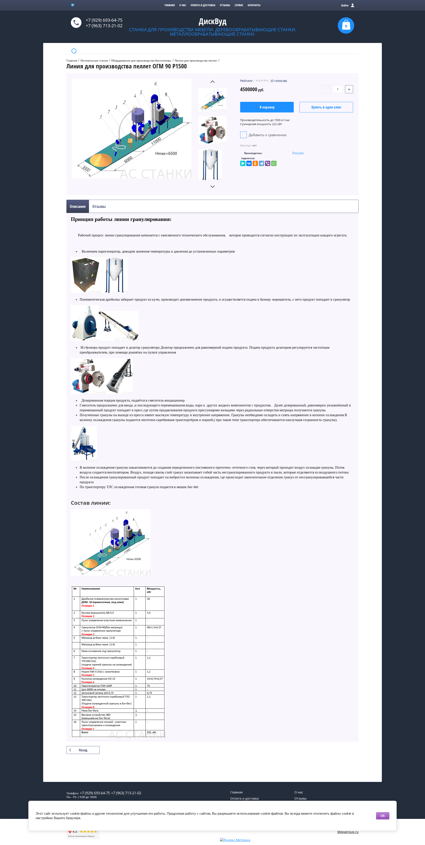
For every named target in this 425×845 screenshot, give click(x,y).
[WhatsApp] (273, 163)
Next (212, 187)
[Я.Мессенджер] (242, 163)
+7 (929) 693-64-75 (104, 20)
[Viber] (267, 163)
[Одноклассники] (255, 163)
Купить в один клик (326, 107)
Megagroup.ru (348, 832)
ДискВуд (212, 21)
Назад (83, 750)
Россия (297, 153)
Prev (212, 82)
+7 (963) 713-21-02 (104, 26)
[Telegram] (261, 163)
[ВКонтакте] (249, 163)
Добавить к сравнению (267, 135)
